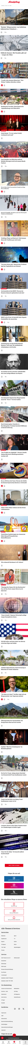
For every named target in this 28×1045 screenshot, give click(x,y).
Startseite (2, 5)
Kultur (15, 941)
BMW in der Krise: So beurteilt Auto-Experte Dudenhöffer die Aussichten (13, 318)
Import (6, 5)
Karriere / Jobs (4, 991)
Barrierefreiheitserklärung (7, 1021)
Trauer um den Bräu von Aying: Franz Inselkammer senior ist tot (12, 800)
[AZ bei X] (23, 1008)
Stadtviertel (3, 938)
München (3, 935)
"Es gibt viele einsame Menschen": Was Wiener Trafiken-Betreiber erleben (12, 81)
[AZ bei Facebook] (15, 1008)
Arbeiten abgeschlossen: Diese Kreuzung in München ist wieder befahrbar (13, 668)
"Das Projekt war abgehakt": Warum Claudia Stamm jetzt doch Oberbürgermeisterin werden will (14, 454)
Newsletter (3, 960)
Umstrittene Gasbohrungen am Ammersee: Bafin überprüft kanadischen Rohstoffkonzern (13, 536)
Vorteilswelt (4, 975)
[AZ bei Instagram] (19, 1008)
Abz (10, 5)
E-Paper (3, 1000)
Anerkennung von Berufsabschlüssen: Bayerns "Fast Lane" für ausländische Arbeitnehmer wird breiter (12, 345)
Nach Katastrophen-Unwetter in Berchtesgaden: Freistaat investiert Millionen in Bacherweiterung (14, 425)
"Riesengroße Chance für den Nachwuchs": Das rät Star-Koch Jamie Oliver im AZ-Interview (13, 589)
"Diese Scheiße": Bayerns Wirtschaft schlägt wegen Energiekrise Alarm (13, 616)
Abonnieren (3, 994)
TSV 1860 (3, 947)
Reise (15, 944)
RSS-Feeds (3, 966)
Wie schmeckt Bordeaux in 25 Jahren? (12, 562)
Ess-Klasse (3, 972)
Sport (15, 935)
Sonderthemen (17, 997)
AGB (2, 1015)
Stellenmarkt (17, 957)
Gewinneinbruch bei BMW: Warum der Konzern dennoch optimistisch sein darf (12, 292)
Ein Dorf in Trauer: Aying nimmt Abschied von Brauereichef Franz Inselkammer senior (14, 774)
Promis (2, 950)
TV (14, 938)
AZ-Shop (16, 991)
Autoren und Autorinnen (6, 988)
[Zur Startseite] (14, 3)
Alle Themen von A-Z (5, 957)
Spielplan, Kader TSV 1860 (7, 980)
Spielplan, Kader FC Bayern (7, 978)
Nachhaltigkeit (17, 947)
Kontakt (3, 1002)
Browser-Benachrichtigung (7, 969)
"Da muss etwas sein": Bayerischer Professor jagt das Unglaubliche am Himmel (14, 265)
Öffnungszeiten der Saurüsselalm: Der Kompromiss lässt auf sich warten (12, 721)
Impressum (3, 1012)
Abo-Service (4, 997)
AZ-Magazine (17, 994)
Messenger (3, 963)
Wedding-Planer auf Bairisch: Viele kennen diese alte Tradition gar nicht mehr (13, 239)
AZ (8, 5)
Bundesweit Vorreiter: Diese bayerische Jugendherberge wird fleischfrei (12, 107)
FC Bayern (3, 944)
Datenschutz (4, 1018)
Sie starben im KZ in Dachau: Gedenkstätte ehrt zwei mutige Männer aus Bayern (13, 372)
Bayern (2, 941)
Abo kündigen (4, 1024)
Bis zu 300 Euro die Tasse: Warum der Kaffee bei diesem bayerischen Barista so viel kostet (14, 481)
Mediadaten (16, 988)
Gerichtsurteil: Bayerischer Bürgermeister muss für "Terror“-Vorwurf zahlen (13, 398)
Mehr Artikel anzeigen (14, 865)
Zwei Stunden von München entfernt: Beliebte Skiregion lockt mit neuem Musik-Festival (13, 161)
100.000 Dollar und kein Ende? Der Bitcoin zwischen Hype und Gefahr (13, 642)
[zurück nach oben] (14, 1035)
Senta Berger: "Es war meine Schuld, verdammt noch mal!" (11, 134)
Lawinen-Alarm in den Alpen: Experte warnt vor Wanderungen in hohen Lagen (14, 826)
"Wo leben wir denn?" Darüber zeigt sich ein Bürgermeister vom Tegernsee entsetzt (13, 695)
